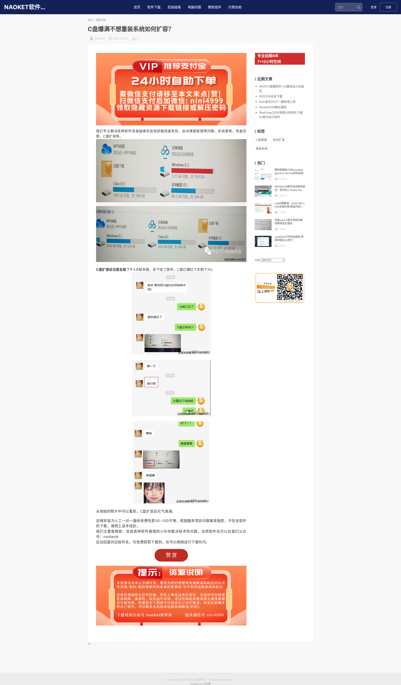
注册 (388, 7)
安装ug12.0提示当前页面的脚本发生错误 (289, 221)
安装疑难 (174, 7)
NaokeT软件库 (196, 679)
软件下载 (154, 7)
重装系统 (262, 148)
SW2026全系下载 (270, 96)
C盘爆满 (261, 139)
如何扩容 (279, 139)
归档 (257, 260)
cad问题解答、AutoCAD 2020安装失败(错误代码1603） (290, 205)
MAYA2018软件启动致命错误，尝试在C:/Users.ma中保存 (290, 188)
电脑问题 (194, 7)
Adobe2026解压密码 (273, 107)
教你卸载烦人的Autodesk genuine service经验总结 (289, 171)
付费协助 (235, 7)
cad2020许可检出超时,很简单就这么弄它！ (289, 238)
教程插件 (214, 7)
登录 (374, 7)
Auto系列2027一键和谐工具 (277, 101)
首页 (137, 7)
